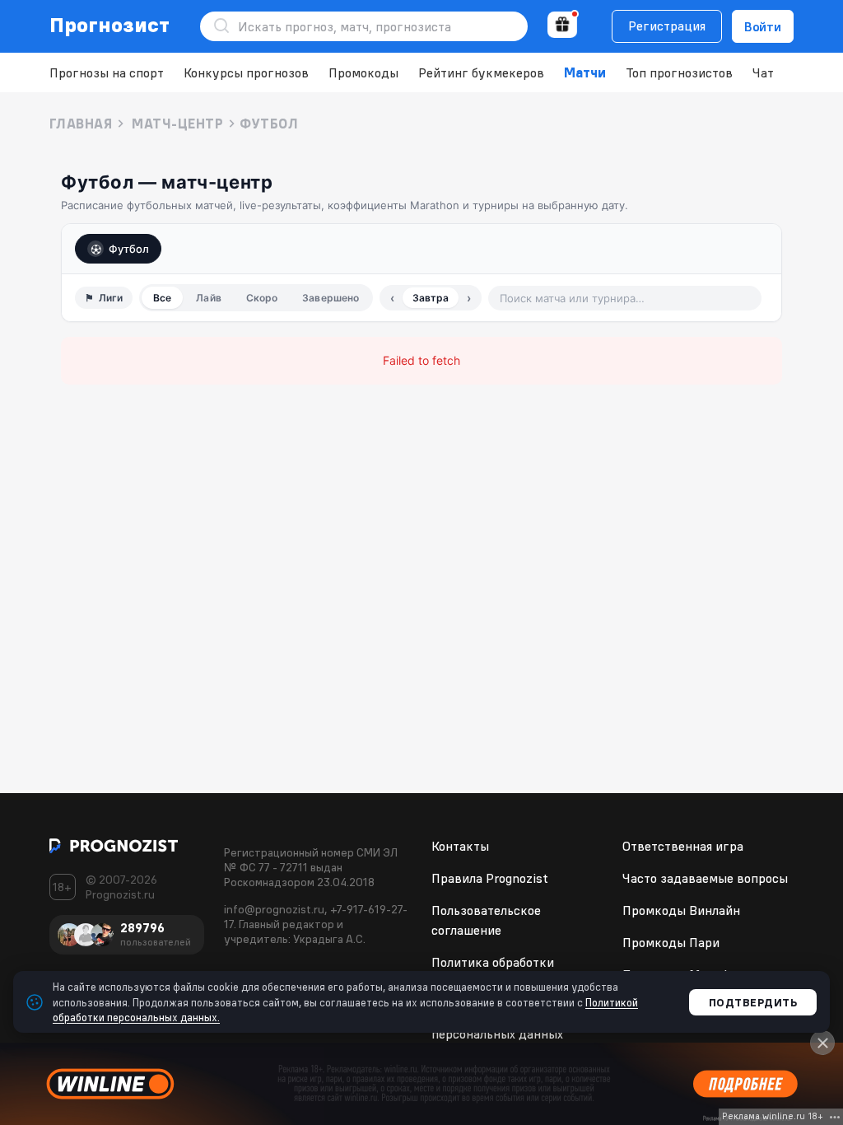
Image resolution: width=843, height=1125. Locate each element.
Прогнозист (109, 24)
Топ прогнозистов (679, 72)
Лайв (208, 298)
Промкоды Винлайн (681, 910)
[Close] (822, 1042)
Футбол (129, 248)
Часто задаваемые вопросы (705, 878)
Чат (763, 72)
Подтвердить (753, 1002)
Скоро (262, 298)
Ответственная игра (682, 846)
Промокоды (363, 72)
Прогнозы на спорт (106, 72)
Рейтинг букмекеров (481, 72)
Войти (762, 26)
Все (162, 298)
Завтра (430, 298)
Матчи (585, 72)
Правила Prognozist (489, 878)
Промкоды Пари (671, 942)
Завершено (330, 298)
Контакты (460, 846)
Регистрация (667, 25)
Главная (80, 123)
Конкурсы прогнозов (246, 72)
